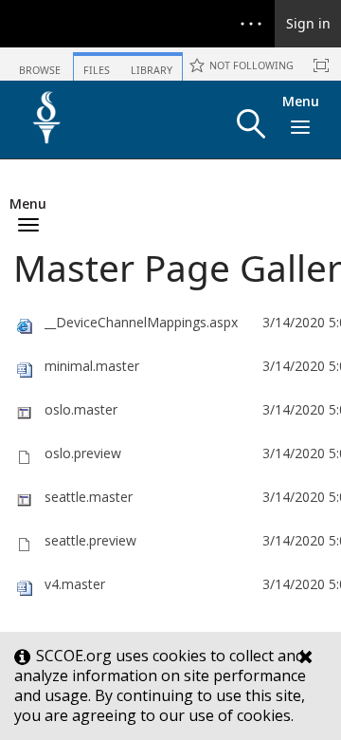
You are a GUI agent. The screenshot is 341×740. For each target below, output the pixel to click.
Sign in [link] (308, 23)
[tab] (40, 63)
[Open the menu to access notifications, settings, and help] (251, 23)
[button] (251, 124)
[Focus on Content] (321, 65)
